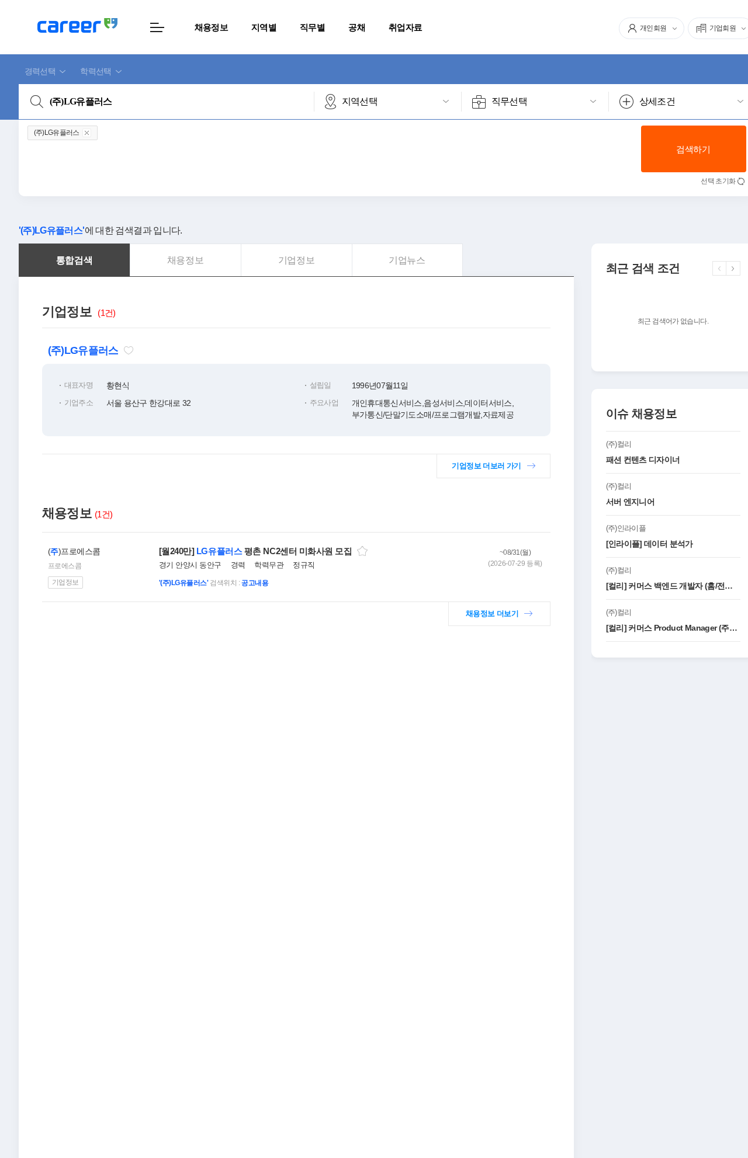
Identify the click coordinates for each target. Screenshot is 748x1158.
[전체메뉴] (157, 27)
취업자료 (405, 27)
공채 (356, 27)
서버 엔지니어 (630, 501)
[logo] (77, 25)
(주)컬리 (619, 444)
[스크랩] (362, 551)
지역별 (263, 27)
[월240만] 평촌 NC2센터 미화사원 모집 (255, 551)
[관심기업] (128, 350)
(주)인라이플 (626, 528)
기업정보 (65, 582)
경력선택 (40, 71)
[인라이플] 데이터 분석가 (649, 543)
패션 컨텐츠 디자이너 (643, 459)
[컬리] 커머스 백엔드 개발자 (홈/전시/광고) (673, 585)
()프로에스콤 (74, 551)
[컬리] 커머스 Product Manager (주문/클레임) (673, 627)
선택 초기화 (718, 181)
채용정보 (211, 27)
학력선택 (95, 71)
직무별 (312, 27)
